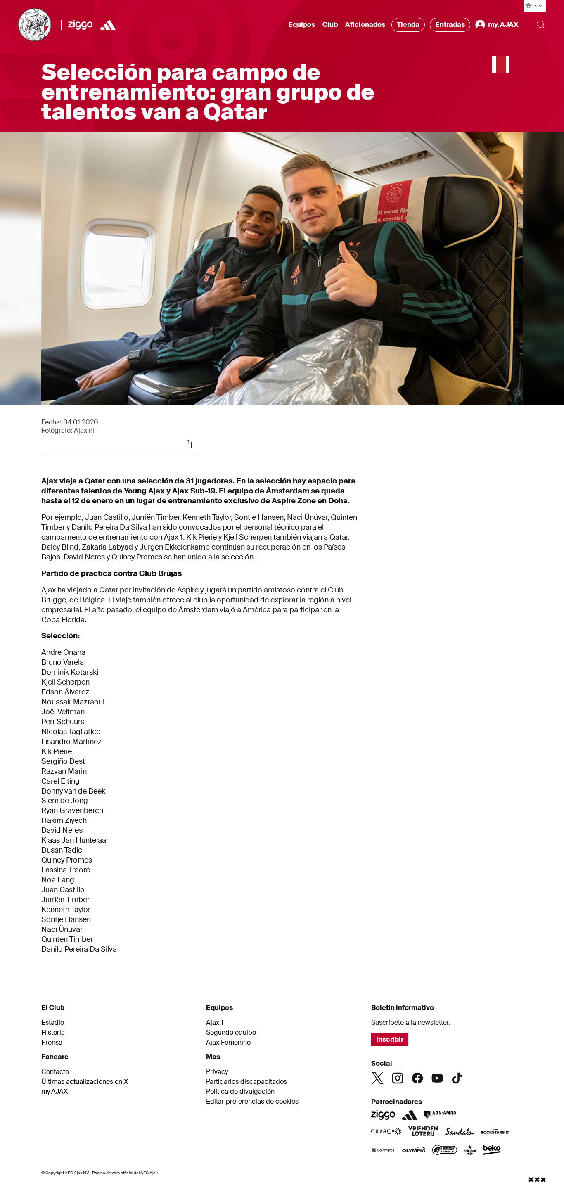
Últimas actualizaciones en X (84, 1082)
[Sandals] (459, 1132)
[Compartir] (188, 444)
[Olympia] (414, 1150)
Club (330, 24)
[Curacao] (386, 1132)
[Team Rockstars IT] (495, 1132)
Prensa (51, 1042)
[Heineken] (470, 1150)
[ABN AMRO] (440, 1115)
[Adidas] (108, 25)
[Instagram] (397, 1078)
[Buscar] (541, 25)
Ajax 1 (214, 1023)
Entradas (450, 24)
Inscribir (389, 1039)
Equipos (301, 24)
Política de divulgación (240, 1092)
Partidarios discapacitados (246, 1082)
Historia (53, 1032)
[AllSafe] (444, 1150)
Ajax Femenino (228, 1042)
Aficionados (365, 24)
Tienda (408, 24)
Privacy (217, 1072)
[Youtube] (437, 1078)
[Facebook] (417, 1078)
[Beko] (492, 1150)
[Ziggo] (80, 25)
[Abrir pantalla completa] (518, 393)
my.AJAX (54, 1092)
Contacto (55, 1072)
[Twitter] (377, 1078)
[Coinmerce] (383, 1150)
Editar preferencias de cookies (252, 1101)
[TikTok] (457, 1078)
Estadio (52, 1023)
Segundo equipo (231, 1032)
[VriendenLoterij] (423, 1132)
